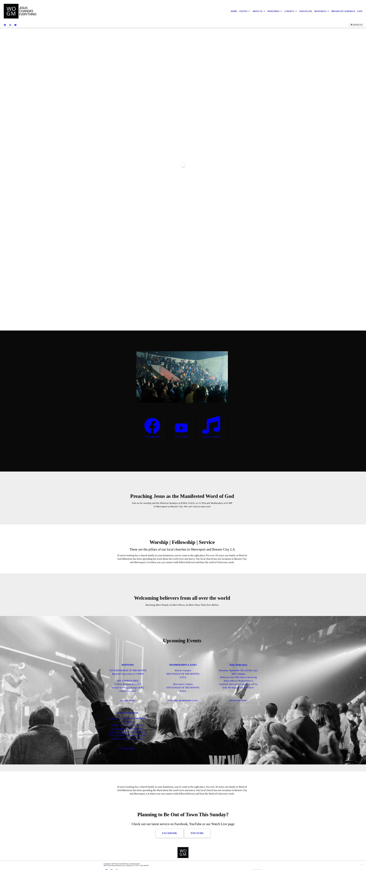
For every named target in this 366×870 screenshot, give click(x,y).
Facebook (152, 541)
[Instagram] (10, 24)
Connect (289, 11)
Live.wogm (211, 541)
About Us (257, 11)
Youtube (181, 541)
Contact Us (357, 25)
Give (360, 11)
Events (243, 11)
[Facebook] (5, 24)
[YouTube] (15, 24)
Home (234, 11)
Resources (321, 11)
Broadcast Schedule (343, 11)
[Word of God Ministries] (20, 11)
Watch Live (305, 11)
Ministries (273, 11)
